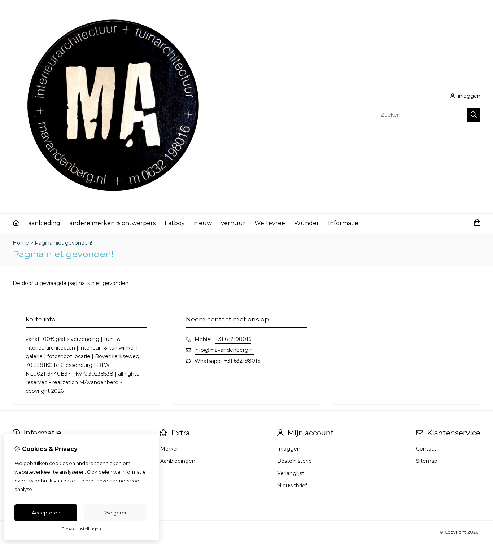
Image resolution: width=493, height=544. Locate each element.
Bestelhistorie (294, 461)
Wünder (306, 223)
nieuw (203, 223)
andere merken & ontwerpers (112, 223)
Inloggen (288, 449)
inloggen (468, 96)
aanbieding (44, 223)
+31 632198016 (233, 339)
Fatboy (175, 223)
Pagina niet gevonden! (63, 243)
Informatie (343, 223)
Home (21, 243)
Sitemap (426, 461)
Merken (170, 449)
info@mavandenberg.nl (224, 350)
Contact (426, 449)
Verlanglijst (290, 473)
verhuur (233, 223)
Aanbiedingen (177, 461)
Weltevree (269, 223)
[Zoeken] (473, 115)
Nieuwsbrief (292, 485)
